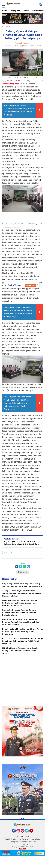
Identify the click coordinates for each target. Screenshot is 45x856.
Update (31, 285)
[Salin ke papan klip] (28, 566)
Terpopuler (15, 11)
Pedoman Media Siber (28, 842)
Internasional (38, 11)
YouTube (32, 834)
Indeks (26, 11)
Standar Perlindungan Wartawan (17, 839)
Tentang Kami (14, 842)
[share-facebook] (16, 566)
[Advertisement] (22, 683)
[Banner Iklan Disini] (22, 853)
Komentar (23, 572)
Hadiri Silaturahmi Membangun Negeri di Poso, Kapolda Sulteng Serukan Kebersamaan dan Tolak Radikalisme (17, 403)
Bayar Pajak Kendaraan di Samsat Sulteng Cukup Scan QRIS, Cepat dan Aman (21, 542)
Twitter (28, 834)
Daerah (6, 552)
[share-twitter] (20, 566)
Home (4, 11)
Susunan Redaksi (22, 836)
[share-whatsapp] (24, 566)
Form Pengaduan (22, 844)
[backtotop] (22, 820)
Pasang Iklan (35, 839)
